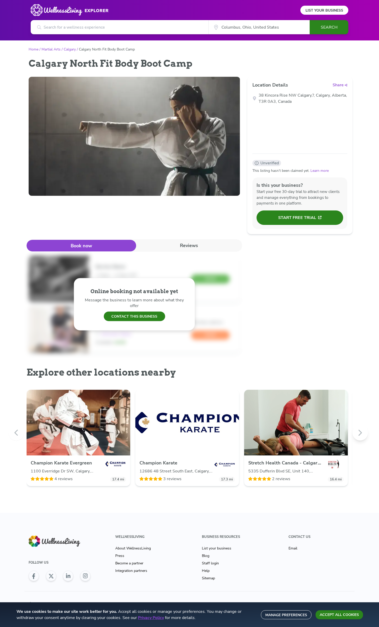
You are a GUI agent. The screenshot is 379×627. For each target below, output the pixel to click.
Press (119, 555)
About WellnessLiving (133, 548)
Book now (81, 246)
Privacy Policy (151, 618)
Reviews (189, 245)
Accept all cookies (339, 614)
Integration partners (131, 570)
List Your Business (324, 10)
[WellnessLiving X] (51, 576)
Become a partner (129, 563)
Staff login (210, 563)
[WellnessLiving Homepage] (59, 541)
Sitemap (208, 578)
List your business (216, 548)
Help (206, 570)
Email (293, 548)
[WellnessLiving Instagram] (85, 576)
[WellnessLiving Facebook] (34, 576)
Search (329, 27)
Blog (205, 555)
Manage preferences (286, 615)
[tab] (81, 245)
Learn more (319, 170)
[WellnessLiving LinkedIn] (68, 576)
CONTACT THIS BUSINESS (134, 316)
